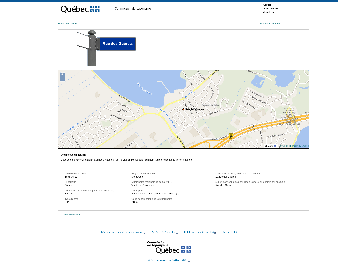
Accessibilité (229, 232)
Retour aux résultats (68, 23)
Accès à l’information (163, 232)
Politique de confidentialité (199, 232)
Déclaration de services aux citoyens (122, 232)
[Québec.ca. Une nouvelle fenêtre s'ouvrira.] (80, 9)
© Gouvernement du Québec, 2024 (167, 260)
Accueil (267, 4)
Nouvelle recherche (73, 214)
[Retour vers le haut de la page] (328, 245)
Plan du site (269, 12)
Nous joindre (270, 8)
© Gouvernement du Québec (295, 145)
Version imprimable (270, 23)
